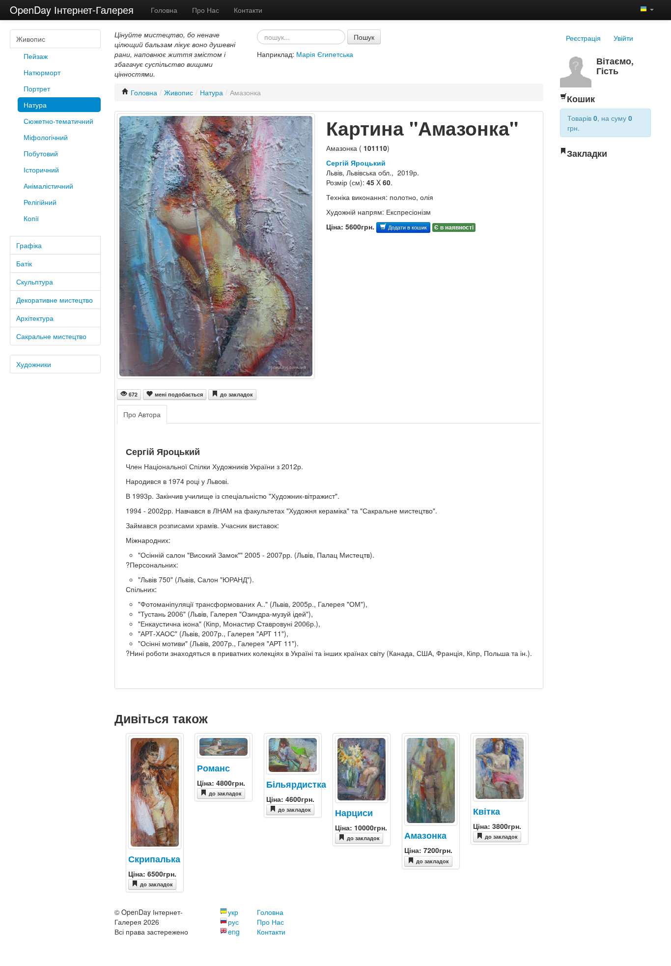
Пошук (364, 37)
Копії (31, 218)
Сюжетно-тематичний (58, 121)
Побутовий (41, 153)
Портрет (37, 88)
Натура (35, 105)
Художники (33, 364)
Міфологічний (46, 137)
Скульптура (34, 281)
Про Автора (142, 414)
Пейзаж (36, 56)
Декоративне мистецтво (54, 300)
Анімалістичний (48, 186)
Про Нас (205, 10)
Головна (164, 10)
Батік (24, 263)
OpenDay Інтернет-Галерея (72, 9)
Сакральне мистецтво (51, 336)
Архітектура (35, 318)
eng (234, 932)
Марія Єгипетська (324, 54)
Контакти (248, 10)
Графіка (29, 245)
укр (233, 912)
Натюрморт (42, 72)
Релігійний (40, 202)
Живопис (30, 39)
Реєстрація (583, 38)
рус (233, 922)
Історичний (41, 169)
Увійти (623, 38)
